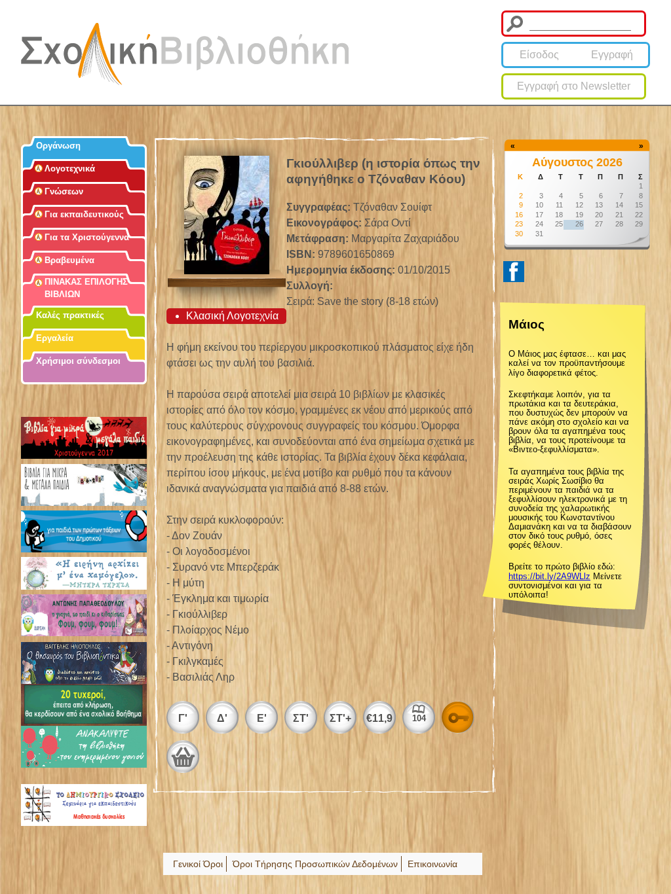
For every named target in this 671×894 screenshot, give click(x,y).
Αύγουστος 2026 (577, 162)
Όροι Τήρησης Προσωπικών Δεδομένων (315, 864)
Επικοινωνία (432, 864)
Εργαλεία (54, 338)
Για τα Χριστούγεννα (87, 237)
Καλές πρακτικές (70, 315)
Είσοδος (539, 54)
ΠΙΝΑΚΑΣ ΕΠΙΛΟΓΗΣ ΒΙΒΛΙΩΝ (86, 288)
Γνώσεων (64, 191)
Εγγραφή (612, 54)
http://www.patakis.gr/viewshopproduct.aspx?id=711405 (182, 756)
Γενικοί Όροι (198, 864)
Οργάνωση (58, 146)
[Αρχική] (185, 54)
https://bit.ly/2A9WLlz (549, 576)
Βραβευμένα (69, 260)
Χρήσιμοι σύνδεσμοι (78, 361)
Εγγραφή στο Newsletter (573, 86)
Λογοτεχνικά (70, 168)
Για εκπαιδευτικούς (84, 214)
